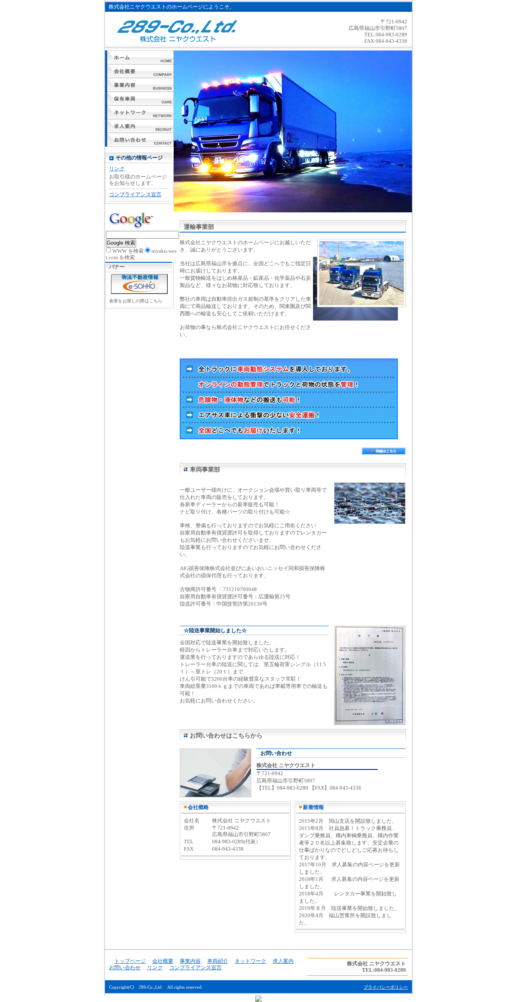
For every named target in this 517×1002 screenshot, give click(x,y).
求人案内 (139, 126)
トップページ (139, 57)
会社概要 (139, 71)
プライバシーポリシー (386, 987)
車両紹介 (139, 98)
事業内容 (139, 85)
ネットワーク (139, 112)
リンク (117, 169)
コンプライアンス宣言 (135, 194)
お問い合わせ (139, 140)
